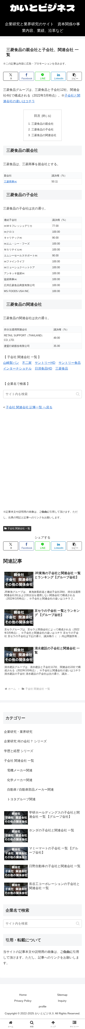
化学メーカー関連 (18, 780)
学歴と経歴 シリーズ (18, 751)
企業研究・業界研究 (18, 731)
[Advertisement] (42, 460)
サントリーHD (45, 362)
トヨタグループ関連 (20, 799)
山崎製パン (11, 362)
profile (42, 1006)
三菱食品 (61, 368)
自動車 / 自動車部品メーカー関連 (29, 789)
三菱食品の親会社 (42, 123)
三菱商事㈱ (10, 181)
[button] (74, 76)
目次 (37, 115)
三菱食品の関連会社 (43, 135)
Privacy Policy (22, 1000)
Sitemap (62, 994)
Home (23, 994)
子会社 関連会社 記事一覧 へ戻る (29, 407)
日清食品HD (43, 368)
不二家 (27, 362)
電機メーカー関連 (18, 770)
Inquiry (62, 1000)
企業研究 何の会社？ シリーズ (25, 741)
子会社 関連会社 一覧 (19, 528)
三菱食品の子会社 (42, 129)
